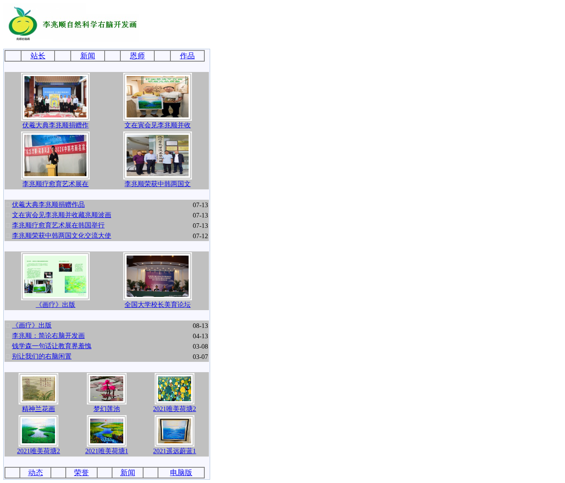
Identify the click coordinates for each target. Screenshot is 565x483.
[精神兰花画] (38, 398)
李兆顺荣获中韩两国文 (157, 183)
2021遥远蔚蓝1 (174, 450)
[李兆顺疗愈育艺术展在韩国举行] (55, 173)
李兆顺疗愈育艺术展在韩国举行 (58, 225)
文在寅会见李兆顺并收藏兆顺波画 (61, 214)
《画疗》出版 (55, 304)
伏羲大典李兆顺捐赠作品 (48, 204)
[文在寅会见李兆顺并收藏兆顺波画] (158, 115)
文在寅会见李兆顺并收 (157, 125)
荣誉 (81, 473)
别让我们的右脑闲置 (42, 356)
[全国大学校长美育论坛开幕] (158, 294)
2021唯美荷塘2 (174, 408)
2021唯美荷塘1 (106, 450)
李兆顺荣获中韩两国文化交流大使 (61, 235)
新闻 (127, 473)
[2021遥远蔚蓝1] (174, 441)
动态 (35, 473)
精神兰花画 (38, 408)
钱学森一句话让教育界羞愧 (51, 345)
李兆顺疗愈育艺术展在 (55, 183)
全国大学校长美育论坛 (157, 304)
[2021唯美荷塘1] (106, 441)
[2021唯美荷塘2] (174, 398)
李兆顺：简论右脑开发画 (48, 335)
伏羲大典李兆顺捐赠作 (55, 125)
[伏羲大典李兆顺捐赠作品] (55, 115)
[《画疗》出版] (55, 294)
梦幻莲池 (106, 408)
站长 (38, 56)
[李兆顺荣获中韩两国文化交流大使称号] (158, 173)
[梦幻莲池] (106, 398)
